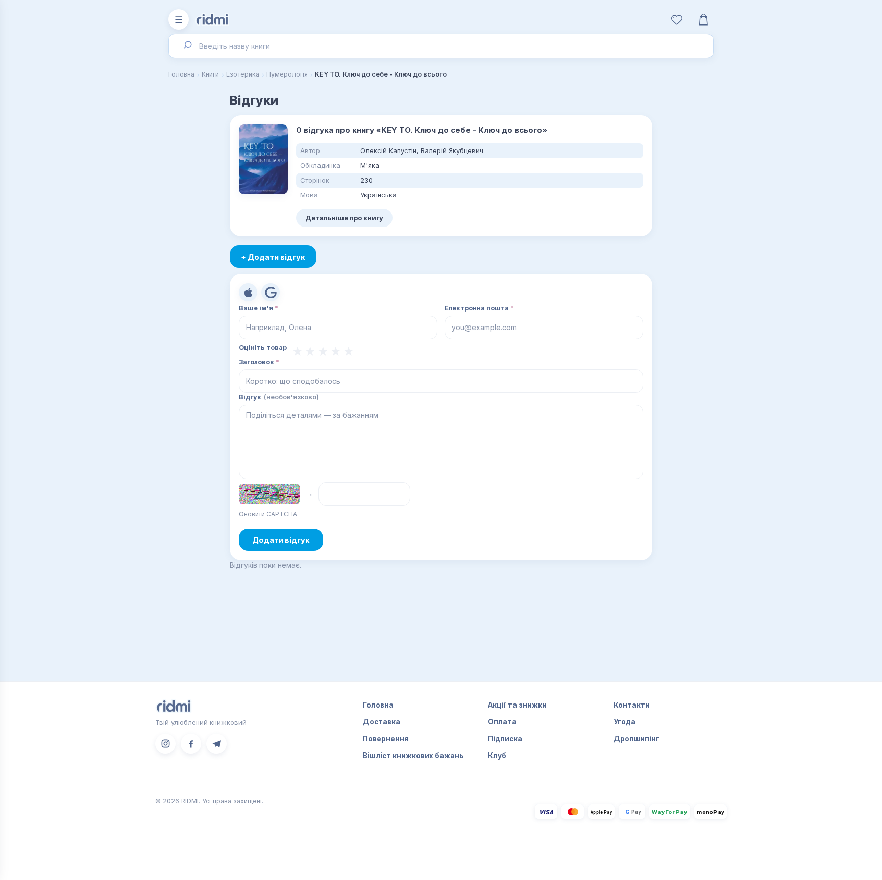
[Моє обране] (677, 19)
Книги (210, 74)
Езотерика (242, 74)
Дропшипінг (636, 739)
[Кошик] (703, 19)
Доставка (381, 722)
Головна (181, 74)
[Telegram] (216, 744)
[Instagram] (165, 744)
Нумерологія (287, 74)
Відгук (279, 397)
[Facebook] (191, 744)
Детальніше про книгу (344, 218)
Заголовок (259, 362)
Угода (624, 722)
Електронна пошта (479, 308)
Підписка (505, 739)
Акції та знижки (517, 705)
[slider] (323, 351)
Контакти (632, 705)
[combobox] (441, 46)
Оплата (502, 722)
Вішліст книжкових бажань (413, 755)
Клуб (497, 755)
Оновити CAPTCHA (268, 514)
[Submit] (187, 46)
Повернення (386, 739)
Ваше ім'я (258, 308)
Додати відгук (281, 540)
